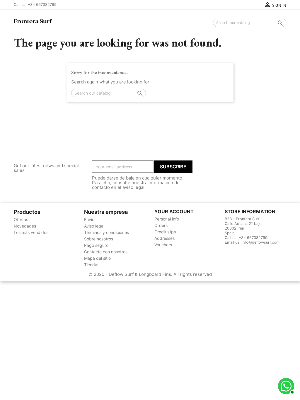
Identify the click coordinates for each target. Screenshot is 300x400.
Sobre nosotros (98, 238)
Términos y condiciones (106, 232)
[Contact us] (285, 385)
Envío (89, 219)
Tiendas (91, 264)
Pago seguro (96, 245)
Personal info (166, 218)
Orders (161, 225)
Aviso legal (94, 225)
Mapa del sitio (97, 258)
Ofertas (21, 219)
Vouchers (163, 244)
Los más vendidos (31, 232)
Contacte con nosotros (105, 251)
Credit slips (165, 231)
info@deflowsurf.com (260, 242)
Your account (174, 211)
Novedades (25, 225)
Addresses (164, 238)
